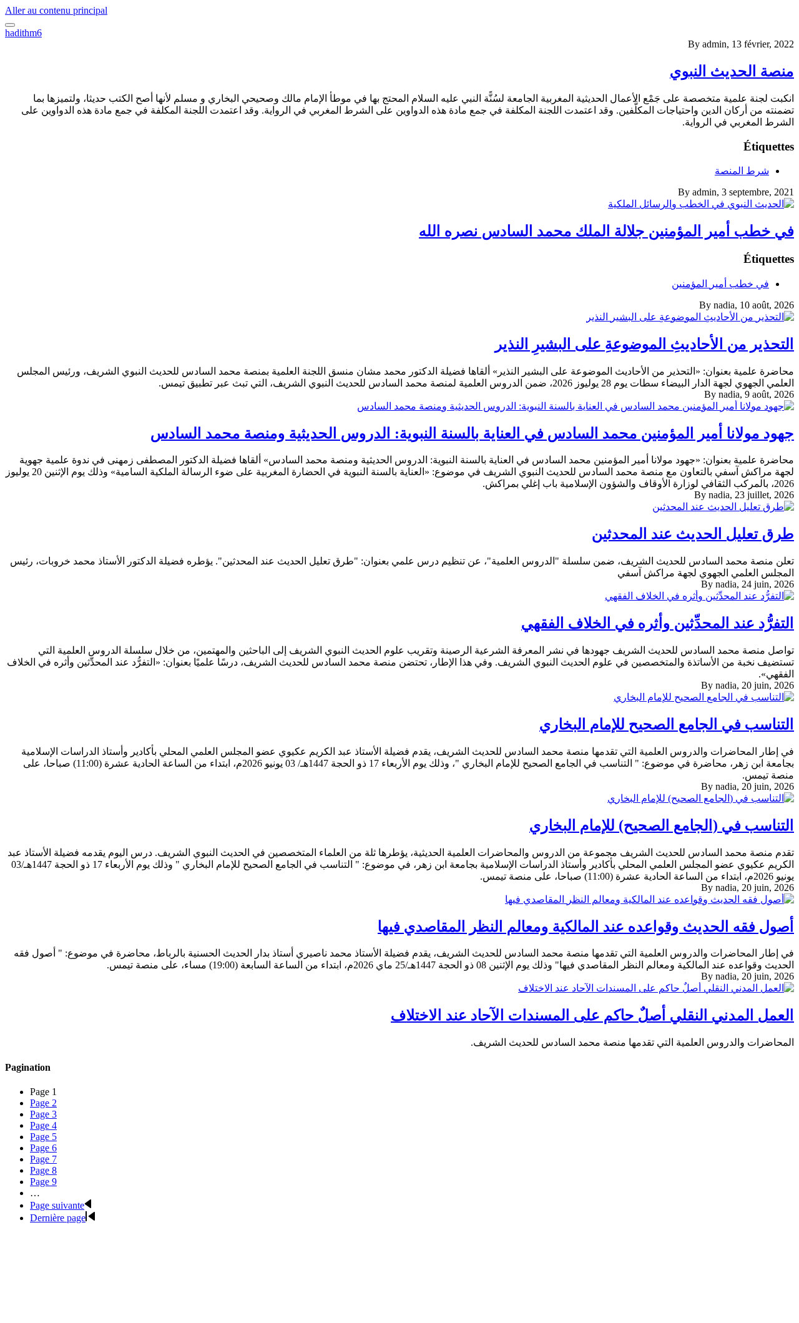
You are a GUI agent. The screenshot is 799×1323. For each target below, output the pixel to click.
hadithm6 (23, 32)
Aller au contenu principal (56, 10)
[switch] (10, 25)
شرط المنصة (742, 170)
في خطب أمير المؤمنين (720, 283)
